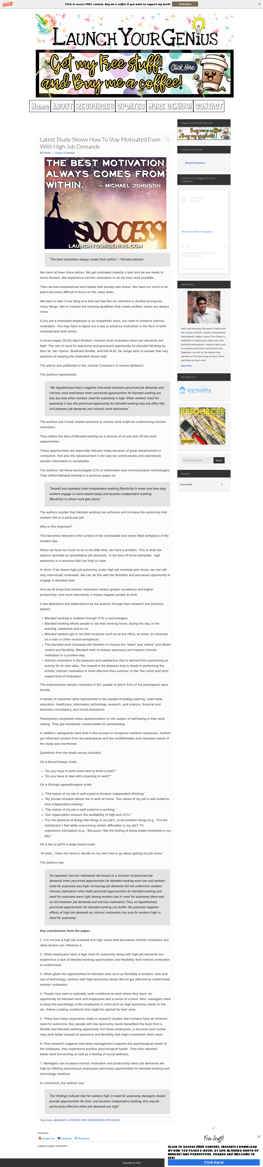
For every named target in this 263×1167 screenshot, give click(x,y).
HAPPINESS (73, 1120)
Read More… (187, 365)
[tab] (46, 1139)
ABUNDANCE (59, 1120)
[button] (131, 4)
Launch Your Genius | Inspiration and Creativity (204, 268)
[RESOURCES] (202, 426)
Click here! (213, 1162)
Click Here (185, 4)
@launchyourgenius (195, 162)
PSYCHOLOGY (113, 1120)
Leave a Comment (65, 153)
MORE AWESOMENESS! (93, 1120)
